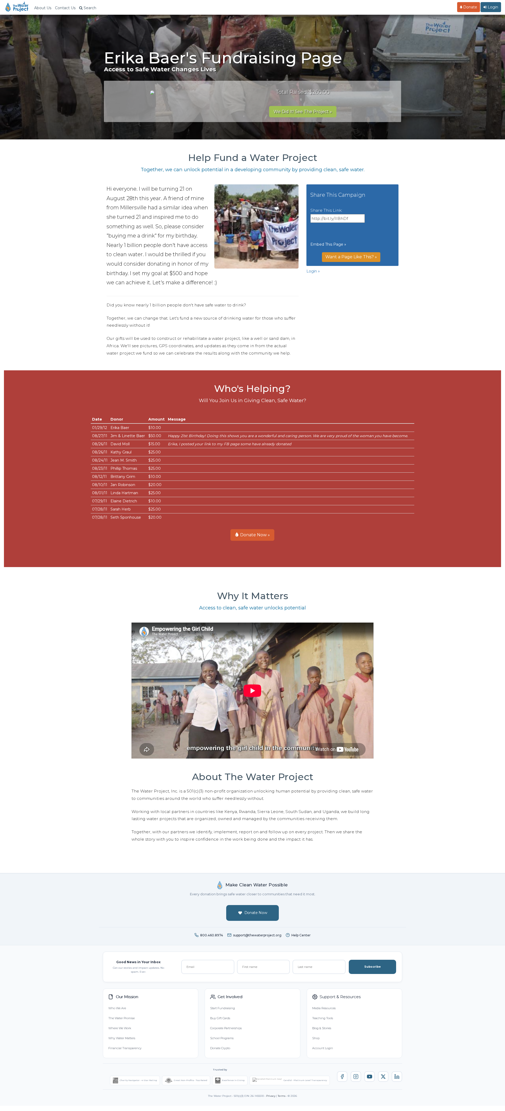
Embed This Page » (328, 244)
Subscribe (372, 966)
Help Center (301, 935)
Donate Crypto (220, 1048)
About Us (42, 8)
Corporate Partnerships (226, 1028)
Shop (316, 1038)
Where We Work (119, 1028)
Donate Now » (254, 534)
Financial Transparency (125, 1048)
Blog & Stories (321, 1028)
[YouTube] (369, 1076)
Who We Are (117, 1008)
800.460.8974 (211, 935)
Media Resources (324, 1008)
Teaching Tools (322, 1018)
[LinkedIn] (397, 1076)
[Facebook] (342, 1076)
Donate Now (255, 912)
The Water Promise (121, 1018)
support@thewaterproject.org (257, 935)
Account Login (322, 1048)
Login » (313, 271)
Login (492, 7)
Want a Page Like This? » (351, 256)
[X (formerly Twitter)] (383, 1076)
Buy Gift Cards (220, 1018)
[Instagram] (356, 1076)
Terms (281, 1096)
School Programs (222, 1038)
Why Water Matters (121, 1038)
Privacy (270, 1096)
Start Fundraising (222, 1008)
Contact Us (65, 8)
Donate (469, 7)
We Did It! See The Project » (303, 111)
